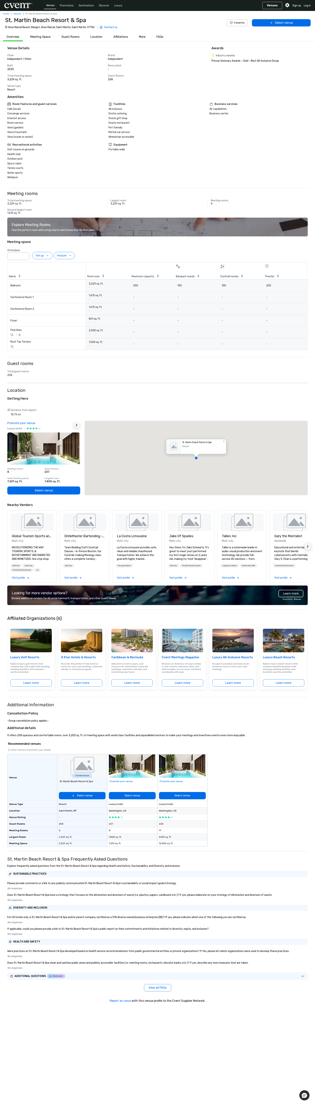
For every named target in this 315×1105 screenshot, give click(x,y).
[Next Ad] (76, 425)
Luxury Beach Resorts (279, 657)
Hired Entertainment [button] (22, 570)
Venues (50, 5)
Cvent (6, 13)
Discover (104, 5)
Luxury (118, 5)
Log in (307, 5)
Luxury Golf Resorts (24, 657)
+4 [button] (37, 570)
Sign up (296, 5)
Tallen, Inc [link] (229, 536)
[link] (32, 522)
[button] (25, 255)
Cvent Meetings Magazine (180, 657)
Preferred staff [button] (248, 566)
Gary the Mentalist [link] (288, 536)
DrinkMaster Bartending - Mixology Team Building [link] (84, 536)
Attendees (13, 250)
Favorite (239, 22)
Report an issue (120, 1000)
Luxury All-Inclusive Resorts (232, 657)
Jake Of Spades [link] (181, 536)
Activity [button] (16, 566)
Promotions (67, 5)
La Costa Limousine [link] (132, 536)
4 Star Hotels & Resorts (78, 657)
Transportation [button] (124, 566)
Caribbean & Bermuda (127, 657)
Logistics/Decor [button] (230, 566)
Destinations (86, 5)
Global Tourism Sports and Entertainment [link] (32, 536)
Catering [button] (28, 566)
